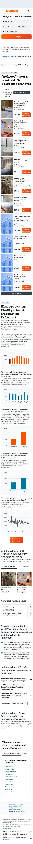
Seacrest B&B (18, 159)
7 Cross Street (19, 178)
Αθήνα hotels (9, 766)
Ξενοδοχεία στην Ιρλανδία (15, 808)
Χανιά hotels (8, 782)
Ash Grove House (20, 275)
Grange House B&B (20, 197)
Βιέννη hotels (9, 787)
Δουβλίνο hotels (9, 779)
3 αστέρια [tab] (24, 566)
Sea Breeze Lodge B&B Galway (22, 217)
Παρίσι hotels (9, 774)
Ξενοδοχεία (20, 804)
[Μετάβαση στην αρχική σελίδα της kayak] (12, 11)
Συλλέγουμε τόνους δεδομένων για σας (15, 835)
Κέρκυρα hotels (9, 769)
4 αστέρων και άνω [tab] (8, 566)
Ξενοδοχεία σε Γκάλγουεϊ (15, 809)
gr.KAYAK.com (11, 804)
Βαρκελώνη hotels (10, 771)
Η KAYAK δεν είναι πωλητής (12, 831)
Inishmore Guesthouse (22, 237)
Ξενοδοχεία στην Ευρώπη (15, 806)
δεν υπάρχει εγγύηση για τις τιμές (11, 826)
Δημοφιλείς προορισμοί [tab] (12, 753)
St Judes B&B (18, 121)
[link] (16, 540)
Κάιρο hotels (8, 792)
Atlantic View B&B (20, 256)
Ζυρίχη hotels (9, 784)
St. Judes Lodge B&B (21, 102)
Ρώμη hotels (8, 789)
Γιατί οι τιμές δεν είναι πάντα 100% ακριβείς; (14, 838)
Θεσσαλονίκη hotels (11, 777)
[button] (3, 11)
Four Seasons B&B (20, 140)
